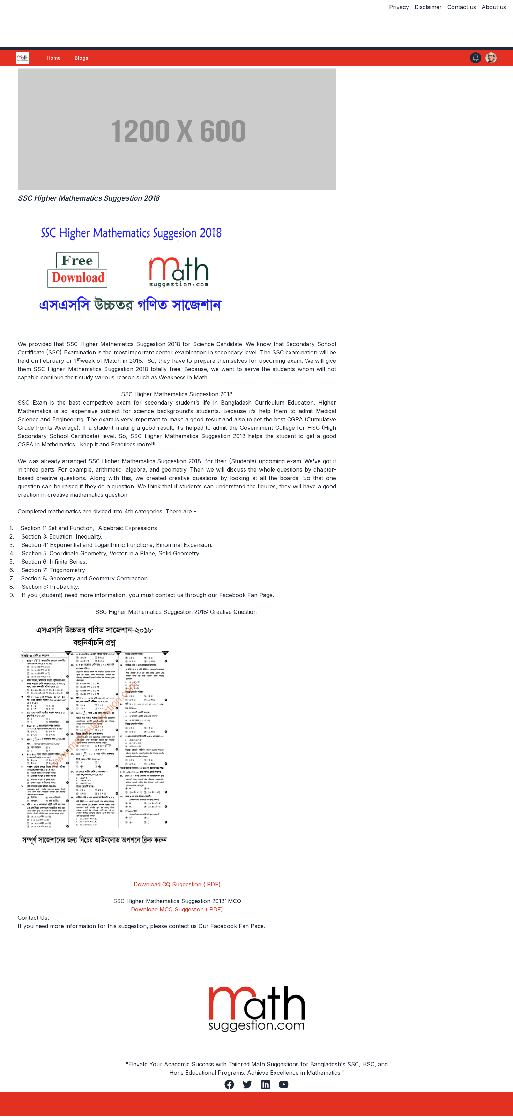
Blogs (81, 58)
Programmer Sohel (260, 1104)
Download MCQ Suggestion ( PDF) (177, 909)
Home (54, 58)
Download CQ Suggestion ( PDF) (177, 884)
